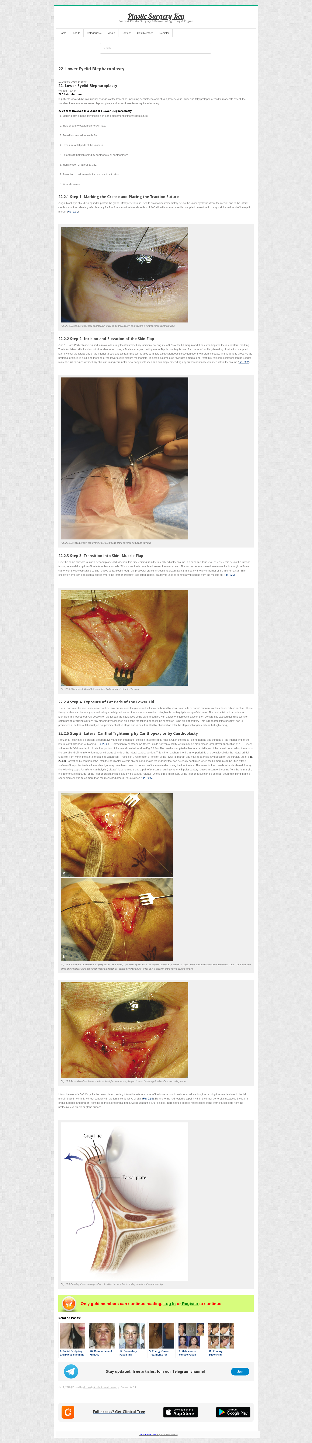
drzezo (87, 1387)
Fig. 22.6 (148, 1098)
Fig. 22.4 (102, 744)
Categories (94, 33)
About (111, 33)
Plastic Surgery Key (156, 16)
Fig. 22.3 (230, 574)
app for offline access (158, 1434)
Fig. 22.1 (73, 211)
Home (62, 33)
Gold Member (145, 33)
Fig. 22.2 (244, 362)
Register (164, 33)
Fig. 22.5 (147, 778)
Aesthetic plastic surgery (106, 1387)
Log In (76, 33)
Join (240, 1371)
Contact (126, 33)
